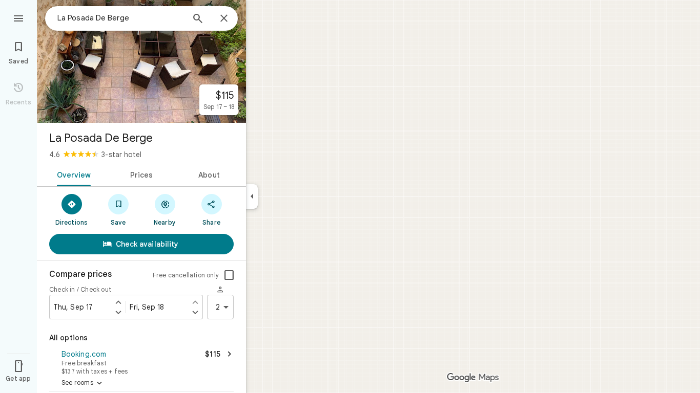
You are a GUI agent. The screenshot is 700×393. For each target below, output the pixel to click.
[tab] (72, 174)
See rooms (82, 383)
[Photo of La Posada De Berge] (141, 61)
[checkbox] (229, 275)
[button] (141, 361)
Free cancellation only (186, 275)
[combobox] (120, 18)
